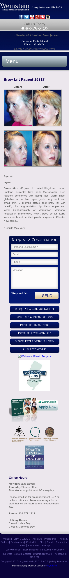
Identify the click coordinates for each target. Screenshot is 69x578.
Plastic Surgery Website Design (28, 565)
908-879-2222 (35, 28)
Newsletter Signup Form (34, 341)
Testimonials (17, 542)
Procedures (50, 539)
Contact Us (31, 542)
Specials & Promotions (35, 317)
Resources (33, 545)
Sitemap (45, 545)
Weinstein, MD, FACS (34, 9)
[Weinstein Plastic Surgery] (34, 356)
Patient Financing (34, 325)
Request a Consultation (34, 309)
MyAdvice (52, 565)
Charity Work (34, 349)
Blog (42, 542)
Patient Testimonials (34, 333)
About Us (37, 539)
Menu (12, 61)
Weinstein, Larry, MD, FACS (16, 539)
